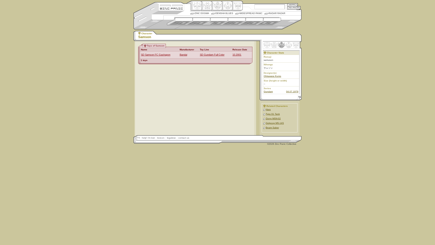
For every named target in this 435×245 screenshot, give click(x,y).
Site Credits (171, 5)
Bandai (183, 54)
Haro (268, 109)
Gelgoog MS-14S (275, 123)
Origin (196, 6)
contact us (183, 138)
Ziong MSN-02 (273, 118)
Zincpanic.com (171, 8)
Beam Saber (272, 127)
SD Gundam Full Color (212, 54)
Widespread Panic (250, 13)
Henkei (206, 6)
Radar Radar (277, 13)
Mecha (216, 6)
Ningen (227, 6)
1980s (232, 21)
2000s (268, 21)
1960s (197, 21)
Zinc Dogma (202, 13)
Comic (237, 6)
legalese (171, 138)
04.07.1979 (292, 91)
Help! (299, 98)
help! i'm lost (148, 138)
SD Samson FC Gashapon (155, 54)
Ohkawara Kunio (272, 76)
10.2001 (236, 54)
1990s (250, 21)
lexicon (160, 138)
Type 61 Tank (273, 114)
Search (292, 4)
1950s (179, 21)
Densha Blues (224, 13)
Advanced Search (294, 8)
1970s (215, 21)
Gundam (268, 91)
